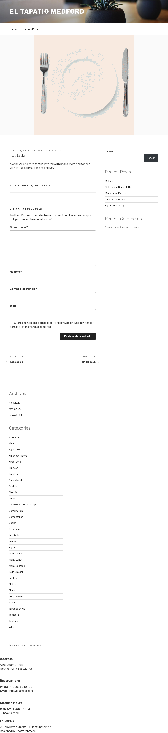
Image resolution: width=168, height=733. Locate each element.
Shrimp (12, 584)
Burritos (13, 474)
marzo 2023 (15, 415)
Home (13, 29)
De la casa (14, 529)
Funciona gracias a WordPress (25, 645)
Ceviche (13, 486)
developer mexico (48, 150)
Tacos (12, 602)
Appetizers (15, 461)
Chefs (12, 498)
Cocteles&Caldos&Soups (23, 504)
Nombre (16, 271)
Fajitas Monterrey (114, 205)
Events (13, 541)
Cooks (12, 523)
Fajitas (12, 547)
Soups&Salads (44, 186)
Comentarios (16, 516)
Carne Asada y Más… (116, 199)
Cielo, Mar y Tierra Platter (118, 187)
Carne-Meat (15, 480)
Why (11, 627)
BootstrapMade (26, 731)
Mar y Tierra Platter (115, 193)
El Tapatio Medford (47, 11)
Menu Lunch (15, 559)
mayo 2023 (15, 408)
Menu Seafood (17, 565)
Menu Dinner (23, 186)
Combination (16, 510)
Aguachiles (15, 449)
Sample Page (31, 29)
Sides (12, 590)
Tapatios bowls (17, 608)
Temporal (14, 614)
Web (13, 305)
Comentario (19, 227)
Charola (13, 492)
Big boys (13, 468)
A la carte (14, 437)
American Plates (18, 455)
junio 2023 (14, 402)
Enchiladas (15, 535)
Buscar (109, 151)
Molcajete (110, 181)
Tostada (13, 621)
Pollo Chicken (16, 571)
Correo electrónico (23, 288)
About (12, 443)
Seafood (13, 578)
